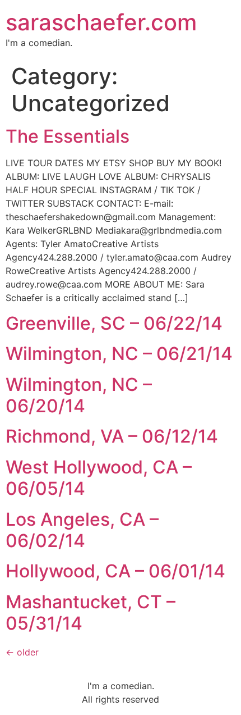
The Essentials (67, 136)
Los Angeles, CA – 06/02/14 (82, 530)
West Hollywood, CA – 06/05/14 (99, 477)
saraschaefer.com (101, 22)
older (22, 652)
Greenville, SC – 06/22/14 (114, 323)
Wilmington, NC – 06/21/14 (119, 354)
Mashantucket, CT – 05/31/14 (90, 612)
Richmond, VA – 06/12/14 (112, 436)
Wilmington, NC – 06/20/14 (79, 395)
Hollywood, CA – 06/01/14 (115, 571)
